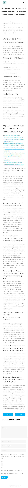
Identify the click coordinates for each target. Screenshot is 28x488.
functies (22, 27)
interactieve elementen (7, 29)
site (8, 23)
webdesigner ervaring (6, 33)
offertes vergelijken (6, 30)
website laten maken (19, 33)
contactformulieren (8, 27)
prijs (3, 32)
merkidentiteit (13, 29)
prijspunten (16, 32)
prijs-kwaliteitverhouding (9, 32)
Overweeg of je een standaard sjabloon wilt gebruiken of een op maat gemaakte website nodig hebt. (14, 149)
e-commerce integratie (16, 27)
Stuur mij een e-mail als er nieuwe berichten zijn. (12, 473)
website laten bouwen (13, 23)
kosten (6, 23)
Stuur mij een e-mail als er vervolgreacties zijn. (12, 470)
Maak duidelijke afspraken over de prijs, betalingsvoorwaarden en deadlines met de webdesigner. (14, 158)
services (19, 32)
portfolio (21, 30)
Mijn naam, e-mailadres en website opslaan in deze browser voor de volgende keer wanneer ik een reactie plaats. (13, 456)
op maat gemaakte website (15, 30)
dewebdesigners (11, 22)
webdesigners (13, 33)
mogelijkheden (19, 29)
